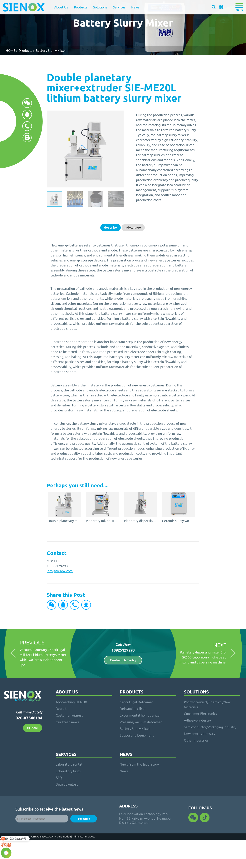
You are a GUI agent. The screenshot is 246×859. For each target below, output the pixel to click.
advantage (133, 227)
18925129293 (123, 650)
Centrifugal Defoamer (136, 702)
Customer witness (69, 715)
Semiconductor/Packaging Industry (210, 727)
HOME (10, 50)
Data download (67, 784)
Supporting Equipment (137, 735)
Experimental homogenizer (140, 715)
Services (119, 7)
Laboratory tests (68, 771)
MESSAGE (32, 728)
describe (110, 227)
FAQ (59, 777)
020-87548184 (29, 717)
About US (61, 7)
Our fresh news (67, 722)
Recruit (61, 708)
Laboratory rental (69, 764)
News (135, 7)
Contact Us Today (123, 660)
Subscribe (84, 818)
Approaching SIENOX (71, 702)
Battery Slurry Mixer (51, 50)
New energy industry (199, 733)
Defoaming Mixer (133, 708)
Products (80, 7)
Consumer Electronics (200, 713)
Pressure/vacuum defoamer (141, 722)
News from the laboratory (139, 764)
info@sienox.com (60, 571)
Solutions (100, 7)
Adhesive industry (197, 720)
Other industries (196, 740)
